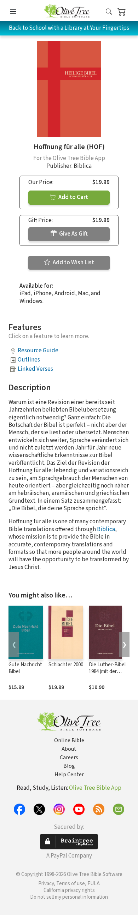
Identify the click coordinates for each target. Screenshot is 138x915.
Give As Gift (73, 234)
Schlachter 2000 (65, 664)
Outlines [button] (29, 359)
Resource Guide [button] (38, 350)
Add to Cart (72, 197)
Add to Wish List (73, 262)
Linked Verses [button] (35, 369)
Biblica (106, 529)
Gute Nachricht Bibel (25, 668)
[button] (109, 12)
